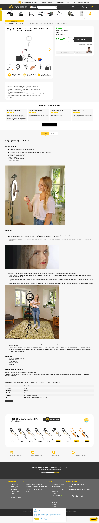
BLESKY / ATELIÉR (16, 497)
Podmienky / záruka (56, 488)
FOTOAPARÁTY (15, 484)
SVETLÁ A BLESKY (13, 23)
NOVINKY (71, 486)
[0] (91, 7)
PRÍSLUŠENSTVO (15, 491)
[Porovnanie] (83, 7)
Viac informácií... (10, 97)
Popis (45, 133)
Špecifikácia (54, 133)
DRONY (13, 493)
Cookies (54, 493)
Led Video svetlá (23, 23)
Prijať (37, 518)
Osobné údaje (55, 491)
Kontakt (27, 491)
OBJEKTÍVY (14, 488)
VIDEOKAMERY (15, 486)
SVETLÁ (13, 495)
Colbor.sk (54, 500)
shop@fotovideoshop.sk (35, 484)
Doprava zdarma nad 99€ (58, 489)
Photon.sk (54, 504)
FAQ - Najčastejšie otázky (58, 484)
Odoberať (56, 472)
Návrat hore (9, 401)
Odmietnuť (50, 518)
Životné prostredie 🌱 (57, 495)
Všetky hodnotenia (49, 124)
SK (74, 7)
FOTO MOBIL (14, 489)
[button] (97, 518)
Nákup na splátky (56, 486)
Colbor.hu (54, 506)
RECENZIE (72, 488)
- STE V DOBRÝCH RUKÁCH (79, 489)
